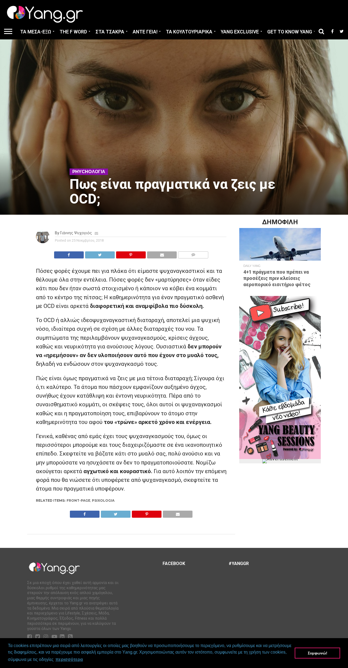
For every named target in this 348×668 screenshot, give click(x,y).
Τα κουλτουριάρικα (189, 32)
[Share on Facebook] (69, 253)
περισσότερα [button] (69, 659)
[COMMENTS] (193, 253)
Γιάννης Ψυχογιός (76, 233)
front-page (78, 500)
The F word (73, 32)
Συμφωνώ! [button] (317, 653)
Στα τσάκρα (109, 32)
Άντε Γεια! (145, 32)
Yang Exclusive (240, 32)
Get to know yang (289, 32)
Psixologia (103, 500)
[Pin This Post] (131, 253)
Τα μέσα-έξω (35, 32)
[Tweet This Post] (100, 253)
